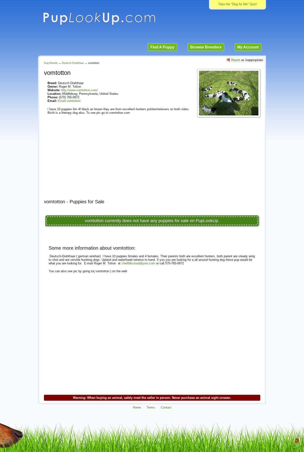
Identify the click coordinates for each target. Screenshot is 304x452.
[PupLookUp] (99, 24)
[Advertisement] (152, 162)
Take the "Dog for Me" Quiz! (237, 4)
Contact (166, 407)
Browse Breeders (206, 47)
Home (137, 407)
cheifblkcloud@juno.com (138, 263)
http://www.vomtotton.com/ (79, 90)
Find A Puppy (162, 47)
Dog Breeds (51, 63)
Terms (151, 407)
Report (235, 60)
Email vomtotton (69, 101)
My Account (248, 47)
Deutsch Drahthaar (73, 63)
